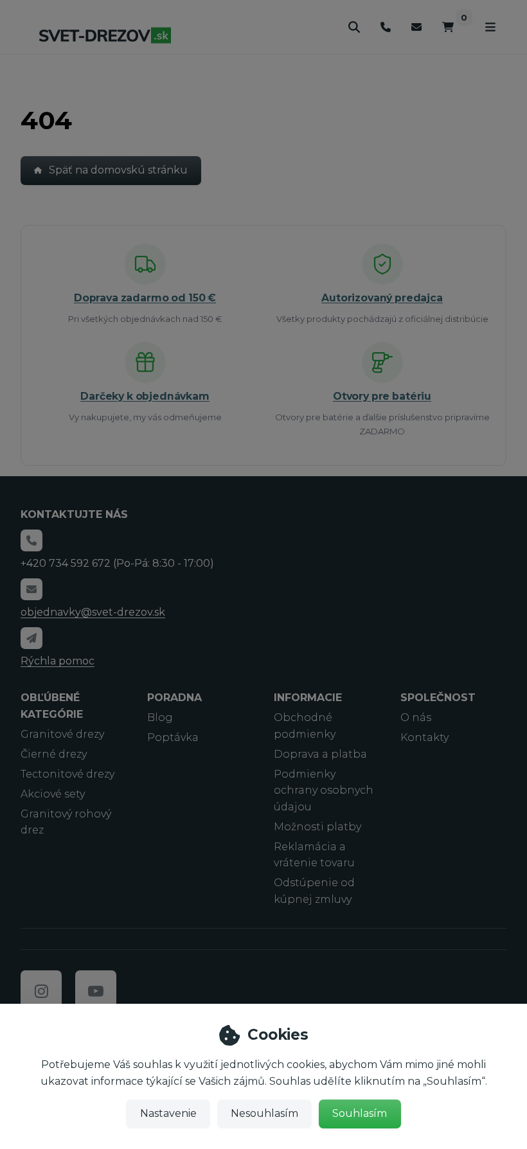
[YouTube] (95, 990)
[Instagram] (41, 990)
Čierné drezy (54, 754)
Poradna (174, 697)
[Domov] (105, 35)
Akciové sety (53, 794)
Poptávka (173, 737)
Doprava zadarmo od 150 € (145, 298)
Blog (160, 717)
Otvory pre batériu (382, 396)
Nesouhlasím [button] (264, 1113)
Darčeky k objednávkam (145, 396)
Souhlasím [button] (359, 1113)
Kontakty (424, 737)
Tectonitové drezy (67, 774)
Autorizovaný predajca (382, 298)
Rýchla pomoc (57, 661)
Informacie (308, 697)
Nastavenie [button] (168, 1113)
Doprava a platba (320, 754)
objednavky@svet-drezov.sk (93, 612)
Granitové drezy (62, 734)
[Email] (416, 27)
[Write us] (31, 638)
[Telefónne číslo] (385, 27)
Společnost (438, 697)
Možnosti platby (317, 827)
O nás (415, 717)
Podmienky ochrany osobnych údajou (323, 790)
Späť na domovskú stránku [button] (118, 170)
